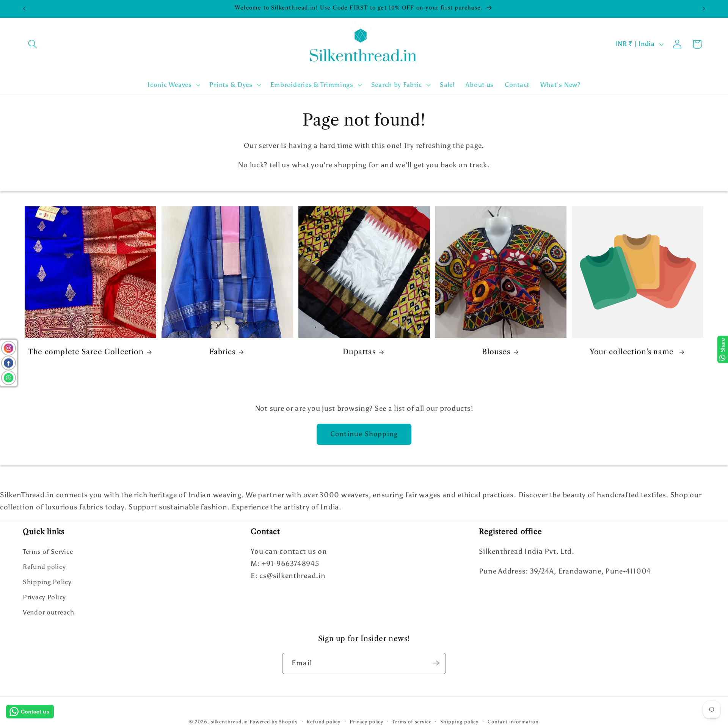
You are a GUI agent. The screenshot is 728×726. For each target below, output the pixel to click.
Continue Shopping (364, 434)
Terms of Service (48, 552)
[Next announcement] (703, 8)
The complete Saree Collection (85, 351)
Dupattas (359, 351)
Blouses (496, 351)
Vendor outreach (48, 612)
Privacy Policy (44, 597)
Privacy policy (366, 721)
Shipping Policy (47, 582)
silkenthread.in (229, 721)
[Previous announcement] (24, 8)
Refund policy (44, 567)
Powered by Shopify (273, 721)
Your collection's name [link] (633, 351)
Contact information (513, 721)
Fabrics (222, 351)
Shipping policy (459, 721)
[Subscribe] (435, 663)
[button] (33, 44)
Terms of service (411, 721)
